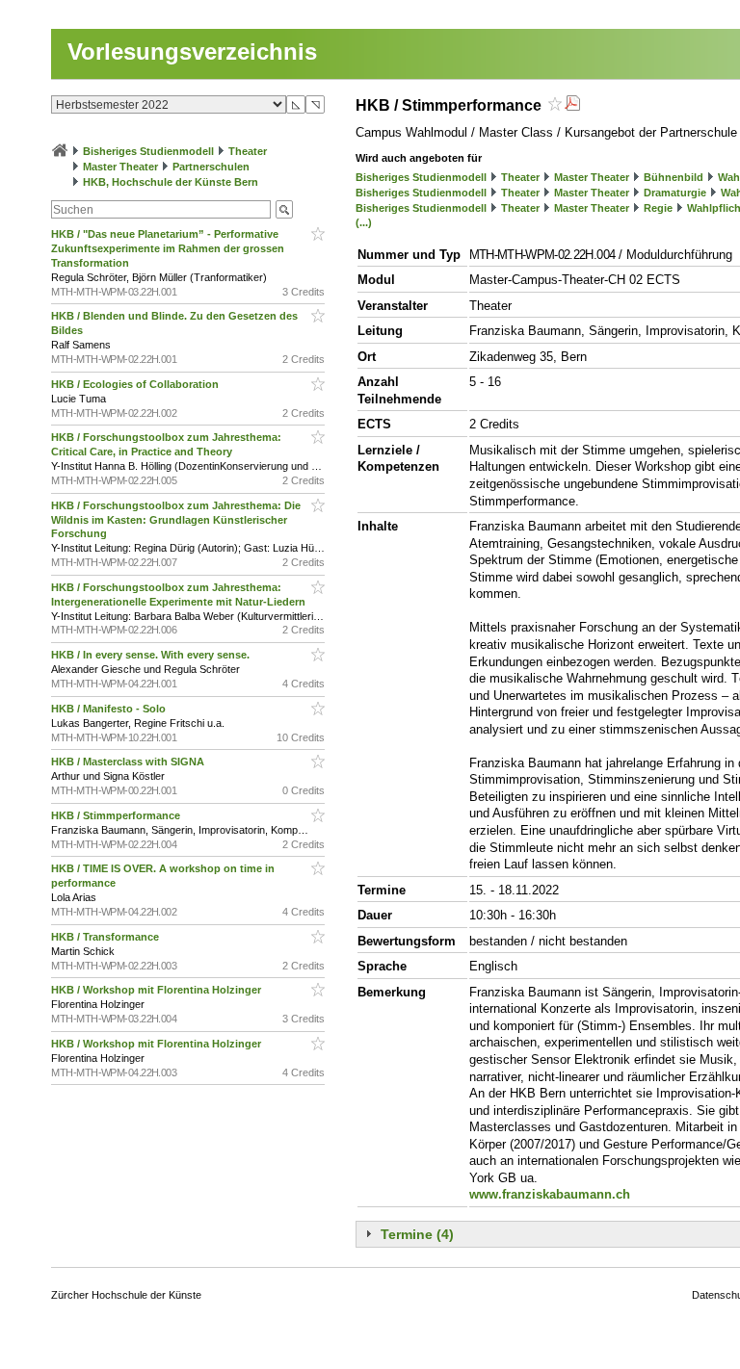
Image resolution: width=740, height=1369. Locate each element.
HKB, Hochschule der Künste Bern (170, 182)
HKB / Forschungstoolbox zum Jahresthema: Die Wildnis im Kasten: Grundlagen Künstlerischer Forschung (176, 520)
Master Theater (120, 166)
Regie (658, 208)
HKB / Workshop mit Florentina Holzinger (157, 989)
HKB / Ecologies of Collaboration (136, 384)
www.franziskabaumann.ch (549, 1194)
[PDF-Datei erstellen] (572, 105)
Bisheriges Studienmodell (148, 151)
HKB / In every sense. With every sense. (151, 654)
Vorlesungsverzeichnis (192, 52)
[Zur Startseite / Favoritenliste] (59, 151)
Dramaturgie (675, 192)
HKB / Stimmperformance (117, 815)
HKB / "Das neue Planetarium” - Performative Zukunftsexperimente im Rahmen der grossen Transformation (167, 248)
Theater (247, 151)
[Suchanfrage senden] (284, 209)
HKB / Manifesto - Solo (110, 708)
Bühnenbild (673, 177)
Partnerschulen (211, 166)
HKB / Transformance (106, 937)
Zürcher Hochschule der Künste (126, 1295)
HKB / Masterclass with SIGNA (129, 761)
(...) (364, 222)
